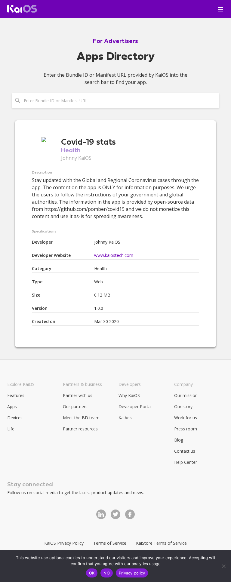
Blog (178, 440)
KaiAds (125, 417)
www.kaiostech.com (113, 255)
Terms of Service (109, 543)
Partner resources (80, 429)
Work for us (185, 417)
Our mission (186, 395)
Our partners (75, 406)
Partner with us (77, 395)
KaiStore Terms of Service (161, 543)
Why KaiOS (129, 395)
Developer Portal (135, 406)
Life (10, 429)
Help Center (185, 462)
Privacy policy (132, 573)
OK (92, 573)
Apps (12, 406)
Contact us (184, 451)
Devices (15, 417)
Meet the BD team (81, 417)
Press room (185, 429)
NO (106, 573)
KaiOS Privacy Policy (64, 543)
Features (15, 395)
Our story (183, 406)
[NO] (223, 566)
